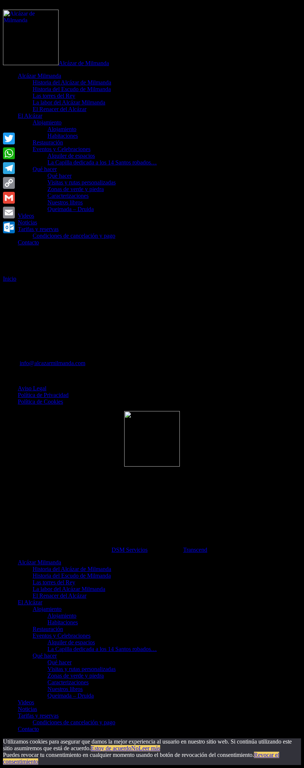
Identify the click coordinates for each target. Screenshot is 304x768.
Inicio (9, 279)
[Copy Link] (8, 183)
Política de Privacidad (43, 395)
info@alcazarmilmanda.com (52, 363)
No (135, 748)
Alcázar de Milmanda (84, 63)
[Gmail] (8, 197)
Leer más (149, 748)
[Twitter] (8, 138)
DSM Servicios (130, 550)
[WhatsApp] (8, 153)
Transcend (195, 550)
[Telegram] (8, 168)
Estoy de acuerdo (111, 748)
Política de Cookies (40, 401)
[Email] (8, 212)
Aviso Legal (32, 388)
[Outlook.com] (8, 227)
